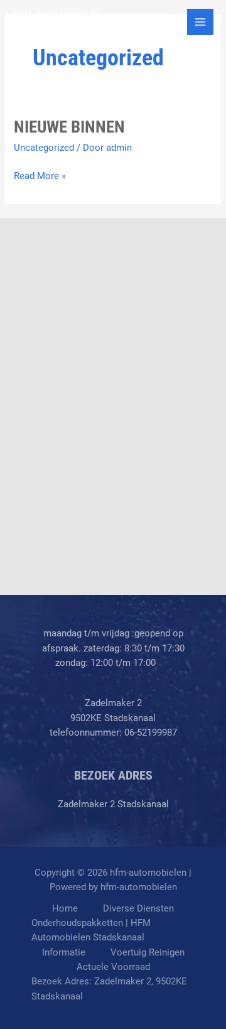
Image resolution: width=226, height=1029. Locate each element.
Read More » (40, 176)
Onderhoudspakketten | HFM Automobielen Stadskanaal (91, 930)
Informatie (63, 952)
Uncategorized (44, 147)
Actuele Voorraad (113, 966)
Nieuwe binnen (69, 127)
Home (65, 908)
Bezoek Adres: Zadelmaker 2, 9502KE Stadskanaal (109, 988)
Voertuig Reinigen (147, 952)
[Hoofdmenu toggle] (200, 22)
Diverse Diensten (138, 908)
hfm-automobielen (57, 15)
